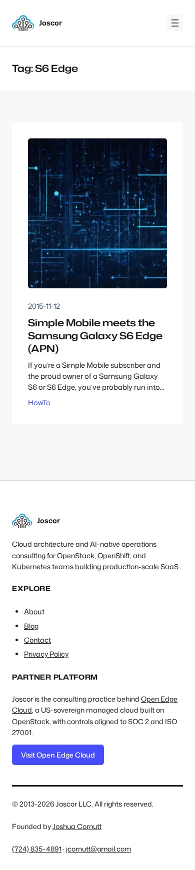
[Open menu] (175, 23)
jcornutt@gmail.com (98, 849)
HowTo (39, 402)
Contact (37, 640)
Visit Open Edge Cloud (58, 755)
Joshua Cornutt (77, 826)
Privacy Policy (46, 654)
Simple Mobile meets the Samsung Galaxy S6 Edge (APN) (95, 335)
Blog (31, 626)
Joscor (50, 22)
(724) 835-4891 (37, 849)
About (34, 612)
